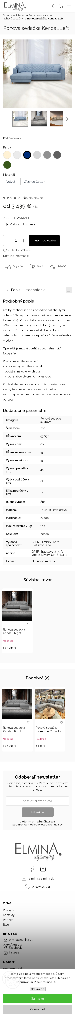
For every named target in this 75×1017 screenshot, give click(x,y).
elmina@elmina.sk (41, 878)
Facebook (32, 869)
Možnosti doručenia (22, 224)
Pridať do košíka (44, 240)
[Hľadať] (54, 6)
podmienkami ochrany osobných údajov (37, 824)
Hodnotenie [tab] (36, 290)
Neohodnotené (33, 197)
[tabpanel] (17, 620)
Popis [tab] (15, 290)
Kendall (45, 534)
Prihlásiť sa (38, 812)
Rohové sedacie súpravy (50, 420)
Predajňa (9, 910)
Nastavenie (37, 989)
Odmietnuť (37, 1009)
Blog (6, 924)
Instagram (43, 869)
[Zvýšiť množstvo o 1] (24, 240)
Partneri (8, 919)
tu (55, 982)
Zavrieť (62, 276)
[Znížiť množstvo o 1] (8, 240)
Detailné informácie (16, 255)
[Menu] (69, 6)
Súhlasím (37, 998)
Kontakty (9, 915)
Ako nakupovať (12, 968)
